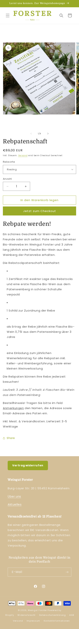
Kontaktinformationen (57, 620)
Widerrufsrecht (26, 615)
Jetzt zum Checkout (39, 211)
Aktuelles (14, 504)
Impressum (33, 620)
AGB (71, 615)
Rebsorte (9, 162)
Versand (23, 155)
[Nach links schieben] (31, 133)
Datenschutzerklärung (52, 615)
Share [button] (11, 438)
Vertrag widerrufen (27, 465)
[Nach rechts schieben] (48, 133)
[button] (7, 15)
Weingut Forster (37, 610)
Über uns (14, 496)
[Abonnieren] (67, 572)
